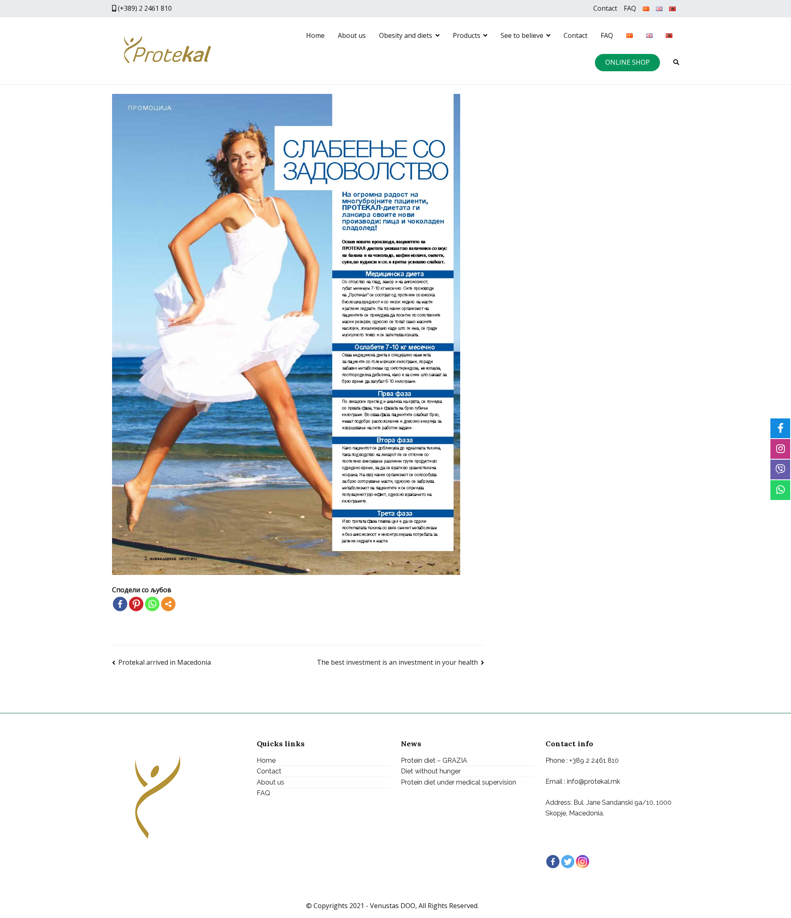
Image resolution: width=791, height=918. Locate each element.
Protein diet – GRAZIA (434, 760)
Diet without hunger (431, 771)
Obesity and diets (405, 35)
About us (352, 35)
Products (466, 35)
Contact (605, 8)
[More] (168, 604)
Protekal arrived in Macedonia (164, 662)
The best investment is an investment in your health (397, 662)
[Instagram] (582, 861)
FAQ (630, 8)
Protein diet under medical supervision (458, 782)
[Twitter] (567, 861)
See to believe (522, 35)
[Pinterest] (136, 604)
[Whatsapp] (152, 604)
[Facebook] (120, 604)
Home (315, 35)
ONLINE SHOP (627, 62)
